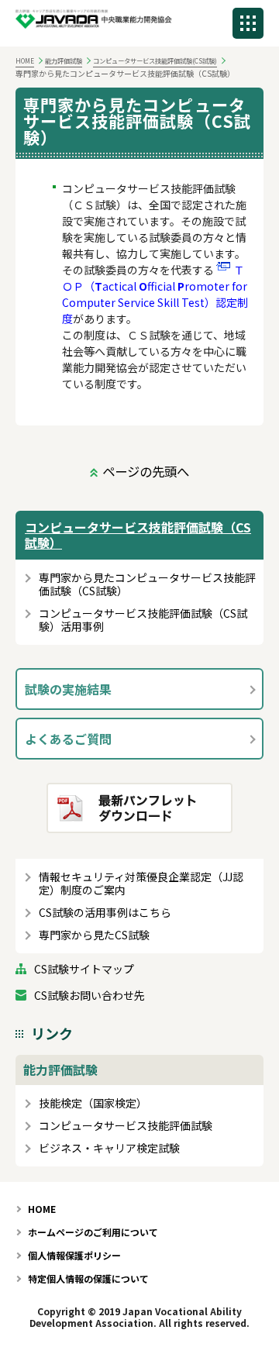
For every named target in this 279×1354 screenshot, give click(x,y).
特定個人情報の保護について (88, 1278)
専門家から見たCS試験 (94, 935)
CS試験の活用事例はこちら (105, 912)
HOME (25, 60)
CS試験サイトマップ (84, 969)
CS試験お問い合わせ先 (89, 995)
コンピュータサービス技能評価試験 (125, 1125)
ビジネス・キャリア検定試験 (109, 1148)
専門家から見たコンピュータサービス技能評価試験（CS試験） (147, 584)
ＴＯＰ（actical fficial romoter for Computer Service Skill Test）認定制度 (155, 294)
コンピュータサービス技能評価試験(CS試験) (155, 60)
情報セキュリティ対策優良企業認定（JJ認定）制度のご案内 (141, 883)
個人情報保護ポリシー (74, 1255)
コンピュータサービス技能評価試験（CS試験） (138, 535)
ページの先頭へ (145, 471)
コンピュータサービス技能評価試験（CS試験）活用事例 (143, 620)
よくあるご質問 (68, 738)
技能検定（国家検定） (93, 1103)
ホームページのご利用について (93, 1232)
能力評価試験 (63, 60)
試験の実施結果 (68, 689)
